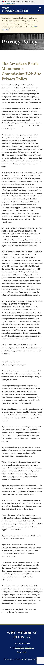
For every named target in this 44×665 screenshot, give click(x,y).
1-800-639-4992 (24, 643)
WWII (15, 9)
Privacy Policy (22, 652)
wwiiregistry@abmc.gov (24, 648)
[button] (8, 4)
